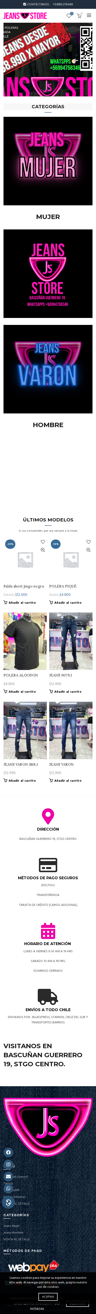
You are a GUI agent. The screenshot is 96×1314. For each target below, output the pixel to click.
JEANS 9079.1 (60, 675)
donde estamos (14, 1197)
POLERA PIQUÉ (63, 586)
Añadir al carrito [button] (22, 603)
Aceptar (48, 1297)
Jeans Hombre (13, 1232)
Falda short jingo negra (23, 586)
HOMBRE (48, 425)
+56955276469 (63, 4)
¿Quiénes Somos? (15, 1177)
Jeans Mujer (11, 1226)
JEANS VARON (61, 764)
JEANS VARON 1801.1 (20, 764)
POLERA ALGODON (20, 675)
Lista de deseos (71, 13)
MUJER (48, 217)
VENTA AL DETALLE (16, 1203)
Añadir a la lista (43, 542)
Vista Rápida (43, 550)
